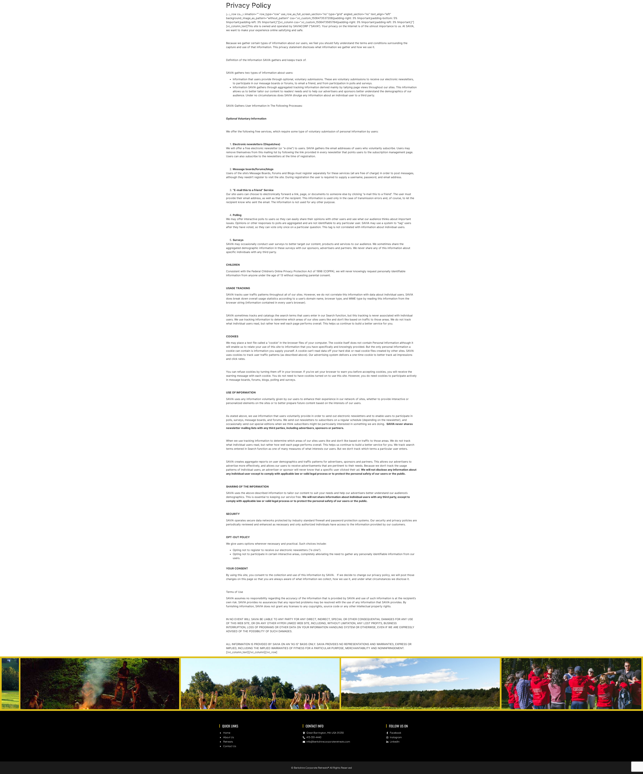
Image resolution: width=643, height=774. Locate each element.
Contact (419, 10)
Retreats (402, 10)
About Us (385, 10)
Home (371, 10)
